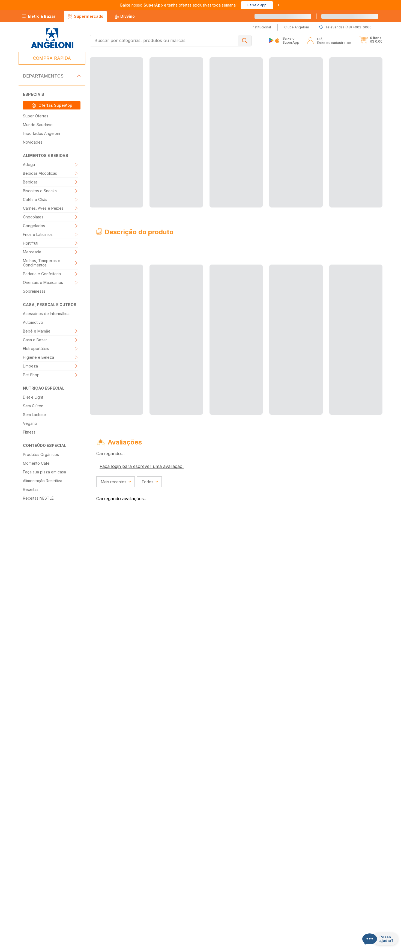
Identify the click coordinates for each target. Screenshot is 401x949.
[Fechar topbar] (278, 5)
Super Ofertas (35, 116)
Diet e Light (33, 397)
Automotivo (33, 322)
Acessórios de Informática (46, 313)
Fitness (29, 432)
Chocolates (33, 217)
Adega (29, 164)
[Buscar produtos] (244, 40)
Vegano (30, 423)
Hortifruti (30, 243)
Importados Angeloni (41, 133)
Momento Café (36, 463)
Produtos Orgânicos (41, 454)
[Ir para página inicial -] (52, 38)
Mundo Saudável (38, 124)
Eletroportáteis (36, 348)
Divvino (127, 16)
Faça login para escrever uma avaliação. (142, 221)
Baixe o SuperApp (291, 40)
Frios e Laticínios (38, 234)
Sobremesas (34, 291)
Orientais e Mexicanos (43, 282)
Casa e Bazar (35, 339)
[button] (370, 39)
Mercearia (32, 252)
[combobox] (171, 40)
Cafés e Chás (35, 199)
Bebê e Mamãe (36, 331)
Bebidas (30, 182)
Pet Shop (31, 374)
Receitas (30, 489)
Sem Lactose (34, 414)
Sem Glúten (33, 406)
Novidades (33, 142)
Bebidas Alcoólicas (40, 173)
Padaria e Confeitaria (42, 273)
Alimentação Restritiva (42, 480)
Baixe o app (257, 5)
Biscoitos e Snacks (40, 190)
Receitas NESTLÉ (38, 498)
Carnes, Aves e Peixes (43, 208)
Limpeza (30, 366)
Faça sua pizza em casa (44, 472)
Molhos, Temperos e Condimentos (41, 262)
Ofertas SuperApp (55, 105)
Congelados (34, 225)
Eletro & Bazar (41, 16)
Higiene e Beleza (38, 357)
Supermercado (88, 16)
